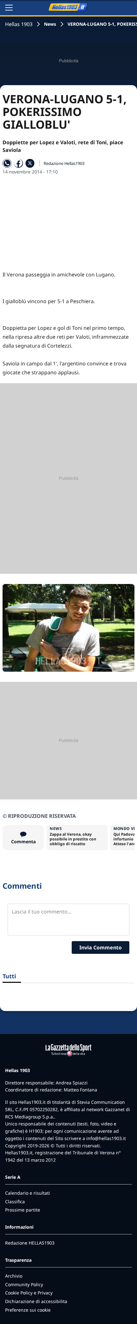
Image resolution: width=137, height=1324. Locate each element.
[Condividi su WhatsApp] (7, 163)
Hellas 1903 (18, 24)
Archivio (13, 1276)
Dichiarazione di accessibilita (36, 1301)
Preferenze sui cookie (28, 1310)
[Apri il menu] (9, 7)
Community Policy (24, 1284)
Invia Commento (100, 947)
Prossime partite (22, 1210)
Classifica (15, 1201)
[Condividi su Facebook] (18, 163)
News (50, 24)
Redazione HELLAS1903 (29, 1243)
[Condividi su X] (29, 163)
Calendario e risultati (27, 1193)
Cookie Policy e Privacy (29, 1293)
